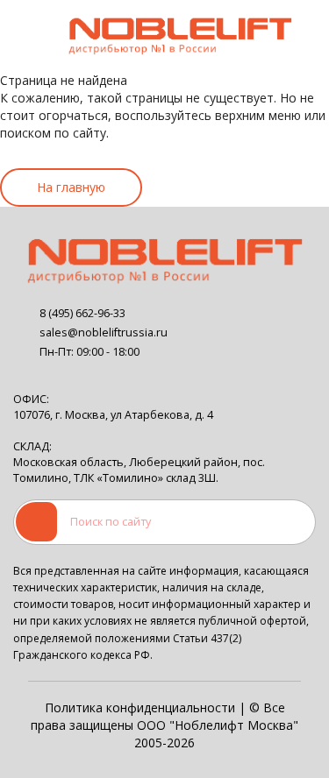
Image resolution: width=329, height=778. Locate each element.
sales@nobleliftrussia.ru (103, 332)
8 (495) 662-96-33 (82, 313)
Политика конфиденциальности (140, 707)
